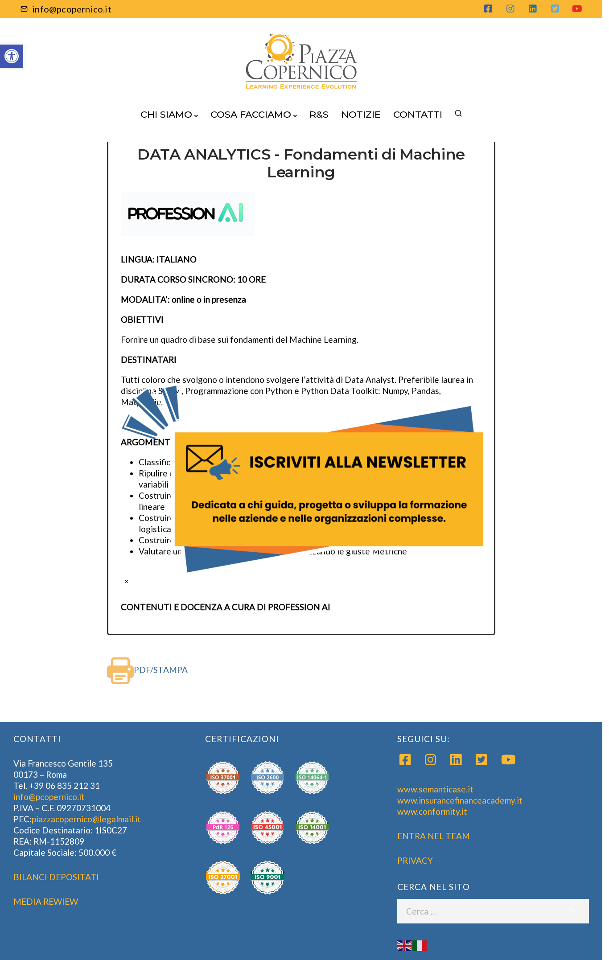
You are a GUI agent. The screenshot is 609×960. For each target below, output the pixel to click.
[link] (304, 480)
